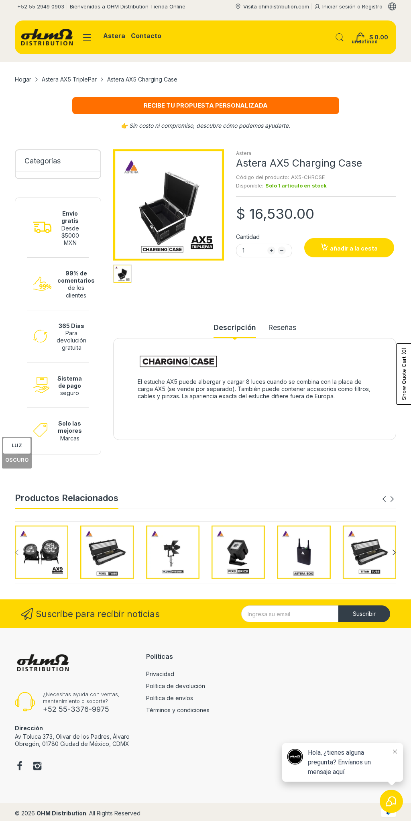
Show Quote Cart (404, 374)
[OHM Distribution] (47, 37)
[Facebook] (19, 766)
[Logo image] (41, 552)
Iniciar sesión (339, 6)
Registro (372, 6)
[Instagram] (37, 766)
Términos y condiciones (178, 710)
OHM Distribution (61, 813)
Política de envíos (169, 698)
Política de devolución (175, 685)
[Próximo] (384, 499)
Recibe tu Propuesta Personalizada (206, 105)
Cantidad (248, 236)
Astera (243, 153)
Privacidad (160, 673)
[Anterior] (392, 499)
